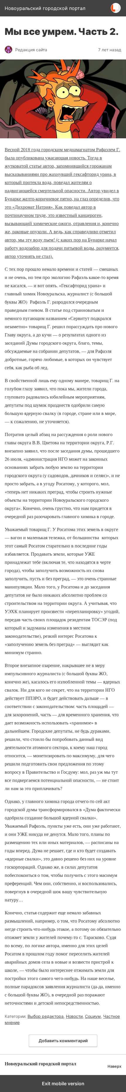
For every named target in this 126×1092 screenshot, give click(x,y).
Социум (93, 1016)
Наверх (114, 1066)
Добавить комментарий (63, 1040)
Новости (74, 1016)
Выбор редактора (46, 1016)
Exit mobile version (63, 1083)
